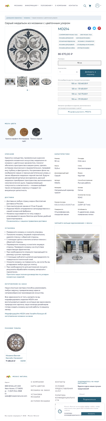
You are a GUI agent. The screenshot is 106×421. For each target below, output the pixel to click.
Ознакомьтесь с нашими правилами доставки (27, 221)
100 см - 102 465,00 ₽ (79, 84)
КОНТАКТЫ (73, 5)
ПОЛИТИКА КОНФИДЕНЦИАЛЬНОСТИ (65, 398)
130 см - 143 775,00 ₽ (80, 94)
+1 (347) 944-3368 (14, 391)
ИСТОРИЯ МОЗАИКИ (40, 401)
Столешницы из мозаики (85, 44)
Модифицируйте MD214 (15, 314)
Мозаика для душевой (66, 44)
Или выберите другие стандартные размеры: (74, 80)
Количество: (62, 68)
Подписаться (89, 399)
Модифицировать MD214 (79, 112)
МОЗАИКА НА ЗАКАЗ (40, 390)
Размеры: (61, 59)
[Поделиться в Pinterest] (99, 28)
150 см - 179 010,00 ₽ (80, 99)
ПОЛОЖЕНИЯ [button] (46, 5)
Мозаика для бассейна (67, 48)
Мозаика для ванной (66, 38)
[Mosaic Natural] (7, 7)
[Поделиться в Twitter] (94, 28)
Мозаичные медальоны (67, 41)
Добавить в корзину (90, 73)
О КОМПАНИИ (60, 5)
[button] (85, 6)
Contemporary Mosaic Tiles (68, 34)
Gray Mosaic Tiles (86, 34)
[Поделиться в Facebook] (89, 28)
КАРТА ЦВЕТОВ (38, 386)
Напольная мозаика (83, 38)
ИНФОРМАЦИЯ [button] (31, 5)
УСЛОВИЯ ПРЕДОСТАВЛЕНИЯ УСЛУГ (64, 388)
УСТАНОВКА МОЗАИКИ (36, 396)
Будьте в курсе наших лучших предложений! (89, 388)
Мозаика (18, 5)
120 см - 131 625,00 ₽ (79, 89)
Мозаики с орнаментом (86, 41)
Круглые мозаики (83, 48)
